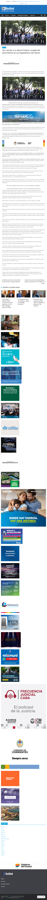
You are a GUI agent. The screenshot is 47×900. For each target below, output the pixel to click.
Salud (2, 848)
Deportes (3, 830)
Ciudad (2, 826)
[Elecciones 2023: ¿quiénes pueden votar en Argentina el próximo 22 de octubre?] (39, 291)
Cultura (2, 828)
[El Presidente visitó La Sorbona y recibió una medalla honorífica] (23, 291)
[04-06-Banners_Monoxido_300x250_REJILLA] (10, 615)
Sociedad (3, 850)
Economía (13, 15)
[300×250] (10, 332)
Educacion (3, 834)
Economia (3, 832)
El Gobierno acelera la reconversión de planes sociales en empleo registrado (11, 281)
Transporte (3, 852)
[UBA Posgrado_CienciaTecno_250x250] (8, 438)
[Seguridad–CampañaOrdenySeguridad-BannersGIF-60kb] (10, 667)
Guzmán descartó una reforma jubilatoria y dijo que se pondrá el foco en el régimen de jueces (35, 282)
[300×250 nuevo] (10, 546)
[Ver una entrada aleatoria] (44, 15)
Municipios (3, 840)
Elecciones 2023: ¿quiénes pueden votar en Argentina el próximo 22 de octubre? (39, 302)
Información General (23, 15)
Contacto (32, 15)
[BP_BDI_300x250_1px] (11, 56)
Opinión (2, 842)
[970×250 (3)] (23, 112)
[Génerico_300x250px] (10, 315)
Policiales (3, 844)
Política (7, 15)
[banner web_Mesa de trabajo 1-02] (20, 731)
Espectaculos (3, 836)
